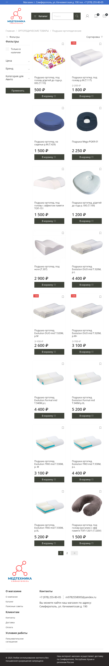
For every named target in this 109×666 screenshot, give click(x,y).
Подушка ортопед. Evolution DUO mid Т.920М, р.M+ (86, 333)
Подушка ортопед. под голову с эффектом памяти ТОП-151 (49, 205)
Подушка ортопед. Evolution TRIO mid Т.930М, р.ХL (48, 527)
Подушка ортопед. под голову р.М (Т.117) (84, 79)
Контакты (10, 617)
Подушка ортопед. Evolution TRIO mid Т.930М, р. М (48, 464)
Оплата (9, 627)
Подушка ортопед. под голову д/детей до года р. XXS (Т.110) (48, 80)
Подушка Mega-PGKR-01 (85, 141)
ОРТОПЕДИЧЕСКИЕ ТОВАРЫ (33, 30)
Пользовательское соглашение (15, 640)
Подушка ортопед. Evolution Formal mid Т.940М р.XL (83, 400)
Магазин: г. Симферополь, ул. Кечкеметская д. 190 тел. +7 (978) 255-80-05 (63, 2)
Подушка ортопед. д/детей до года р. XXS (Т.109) (86, 204)
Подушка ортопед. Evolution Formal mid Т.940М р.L (45, 400)
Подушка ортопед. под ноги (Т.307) (46, 268)
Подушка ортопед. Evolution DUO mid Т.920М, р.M (49, 333)
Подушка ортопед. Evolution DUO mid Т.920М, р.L (86, 269)
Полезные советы (14, 606)
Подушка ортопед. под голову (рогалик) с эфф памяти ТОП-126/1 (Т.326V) (86, 527)
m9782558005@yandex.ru (81, 597)
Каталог (43, 16)
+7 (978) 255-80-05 (50, 597)
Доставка (10, 622)
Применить (17, 90)
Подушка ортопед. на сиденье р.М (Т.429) (46, 143)
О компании (12, 596)
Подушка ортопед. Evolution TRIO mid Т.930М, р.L (86, 464)
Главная (10, 30)
